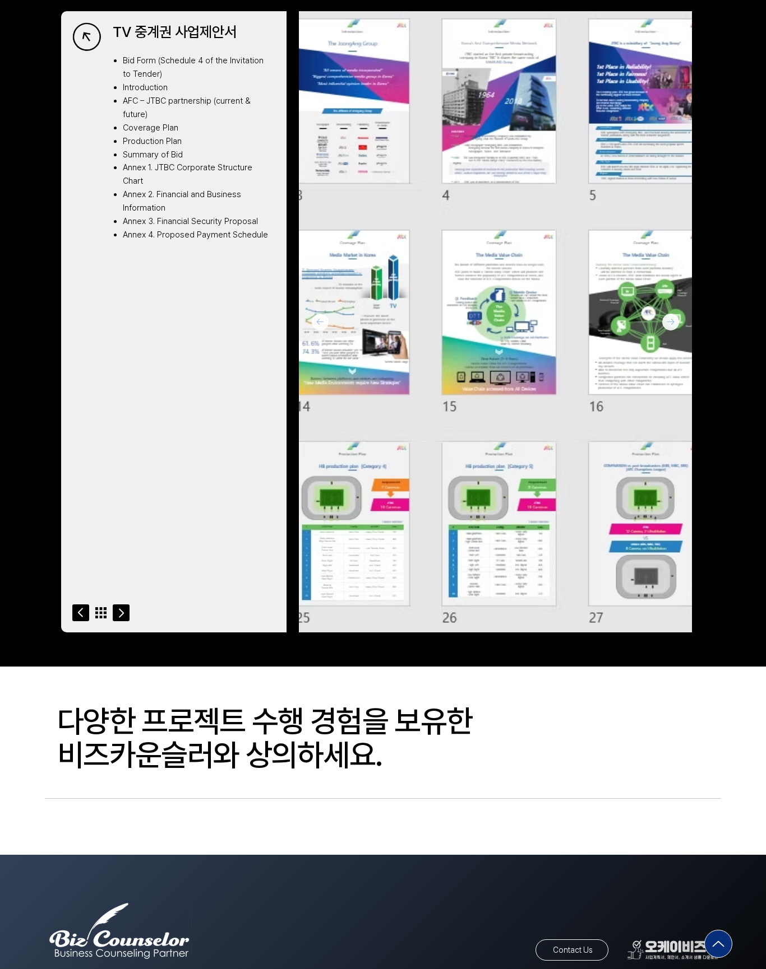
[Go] (80, 612)
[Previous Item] (320, 322)
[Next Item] (670, 322)
